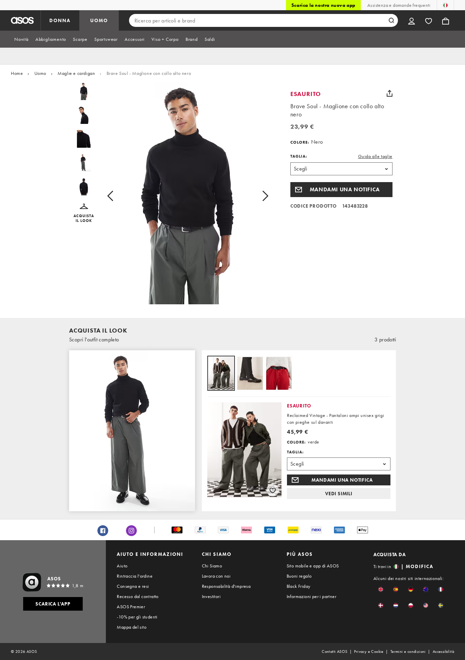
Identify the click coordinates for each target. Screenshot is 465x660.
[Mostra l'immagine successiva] (257, 195)
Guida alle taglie (375, 156)
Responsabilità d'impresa (226, 586)
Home (17, 73)
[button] (84, 213)
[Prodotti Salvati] (428, 20)
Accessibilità (443, 651)
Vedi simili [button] (338, 493)
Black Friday (298, 586)
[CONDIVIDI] (389, 93)
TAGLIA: (298, 156)
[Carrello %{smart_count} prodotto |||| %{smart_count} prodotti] (445, 20)
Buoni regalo (299, 576)
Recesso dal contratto (137, 596)
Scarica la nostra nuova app (323, 5)
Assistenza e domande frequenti (398, 5)
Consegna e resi (133, 586)
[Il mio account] (411, 20)
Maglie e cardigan (76, 73)
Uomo (40, 73)
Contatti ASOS (334, 651)
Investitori (211, 596)
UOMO (99, 20)
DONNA (59, 20)
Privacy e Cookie (368, 651)
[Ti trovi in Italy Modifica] (445, 5)
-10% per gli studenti (137, 617)
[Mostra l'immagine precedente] (117, 195)
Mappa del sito (131, 627)
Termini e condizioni (408, 651)
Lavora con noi (216, 576)
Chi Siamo (212, 566)
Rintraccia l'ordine (135, 576)
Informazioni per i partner (311, 596)
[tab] (21, 39)
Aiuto (122, 566)
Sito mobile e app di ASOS (313, 566)
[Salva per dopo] (272, 490)
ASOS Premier (131, 606)
